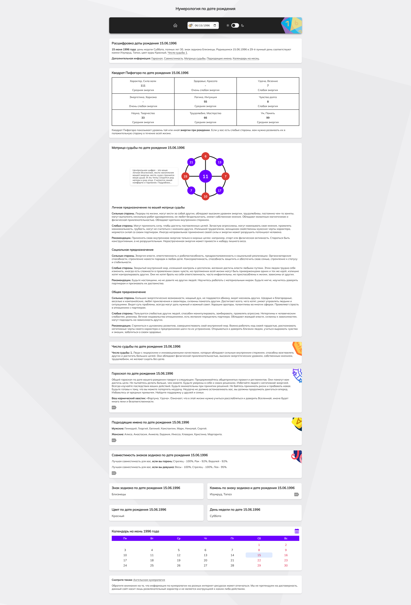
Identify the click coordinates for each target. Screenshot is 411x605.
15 (259, 555)
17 (125, 560)
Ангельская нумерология (149, 579)
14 (232, 555)
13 (205, 555)
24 (125, 565)
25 (152, 565)
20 (205, 560)
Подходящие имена (219, 58)
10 (125, 555)
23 (286, 560)
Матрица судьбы (195, 58)
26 (178, 565)
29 (259, 565)
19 (178, 560)
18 (152, 560)
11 (152, 555)
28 (232, 565)
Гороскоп (157, 58)
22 (259, 560)
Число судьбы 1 (177, 52)
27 (205, 565)
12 (178, 555)
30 (286, 565)
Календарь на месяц (246, 58)
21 (232, 560)
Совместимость (173, 58)
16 (286, 555)
